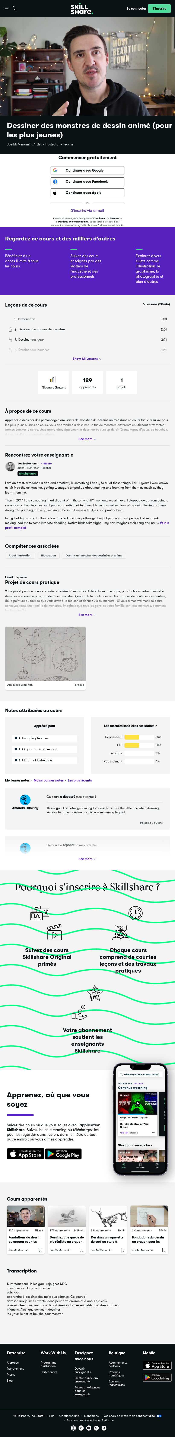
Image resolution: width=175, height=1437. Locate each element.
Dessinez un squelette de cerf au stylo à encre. (107, 1241)
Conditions (91, 1416)
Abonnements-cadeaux (118, 1364)
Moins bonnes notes (48, 780)
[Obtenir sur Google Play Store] (64, 1154)
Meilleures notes (17, 780)
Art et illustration (20, 555)
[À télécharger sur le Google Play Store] (155, 1377)
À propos (13, 1362)
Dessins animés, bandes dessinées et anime (94, 555)
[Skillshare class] (26, 1216)
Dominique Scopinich (20, 685)
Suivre (47, 463)
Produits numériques (116, 1373)
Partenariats (49, 1372)
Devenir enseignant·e (83, 1370)
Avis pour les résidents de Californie (90, 1420)
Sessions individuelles (117, 1383)
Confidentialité (69, 1416)
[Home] (82, 8)
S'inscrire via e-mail (87, 210)
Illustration (48, 555)
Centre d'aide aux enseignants (86, 1379)
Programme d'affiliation (48, 1364)
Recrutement (15, 1368)
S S (25, 856)
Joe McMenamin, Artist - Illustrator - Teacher (41, 144)
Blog (10, 1380)
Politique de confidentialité (73, 221)
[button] (7, 8)
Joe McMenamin (35, 463)
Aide (51, 1416)
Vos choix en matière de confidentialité (129, 1416)
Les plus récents (79, 780)
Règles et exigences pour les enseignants (87, 1391)
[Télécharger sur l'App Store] (24, 1154)
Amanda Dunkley (25, 808)
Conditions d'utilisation (106, 218)
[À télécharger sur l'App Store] (155, 1365)
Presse (11, 1374)
